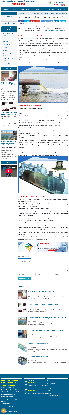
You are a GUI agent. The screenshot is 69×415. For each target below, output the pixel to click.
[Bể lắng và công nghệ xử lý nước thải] (22, 360)
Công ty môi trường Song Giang (52, 30)
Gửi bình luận (25, 278)
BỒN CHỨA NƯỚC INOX (8, 54)
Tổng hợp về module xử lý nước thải (38, 343)
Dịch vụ (31, 9)
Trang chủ (7, 9)
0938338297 (32, 391)
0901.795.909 (58, 2)
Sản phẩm (23, 9)
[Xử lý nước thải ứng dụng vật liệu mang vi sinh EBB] (22, 308)
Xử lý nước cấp (8, 17)
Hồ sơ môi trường (9, 23)
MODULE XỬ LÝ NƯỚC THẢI (9, 59)
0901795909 (32, 382)
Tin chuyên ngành (51, 383)
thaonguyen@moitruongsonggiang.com (37, 393)
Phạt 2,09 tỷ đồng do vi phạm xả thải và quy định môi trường (45, 330)
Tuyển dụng (51, 9)
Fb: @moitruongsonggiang (53, 395)
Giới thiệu (15, 9)
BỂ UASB (5, 50)
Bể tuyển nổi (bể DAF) (8, 34)
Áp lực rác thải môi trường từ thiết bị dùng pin (41, 291)
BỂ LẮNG (5, 38)
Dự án (37, 9)
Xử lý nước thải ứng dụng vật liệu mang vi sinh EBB (43, 304)
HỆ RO (5, 47)
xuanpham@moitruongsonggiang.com (37, 385)
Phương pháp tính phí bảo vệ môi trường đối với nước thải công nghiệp (47, 318)
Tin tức (42, 9)
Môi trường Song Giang (11, 411)
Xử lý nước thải (8, 20)
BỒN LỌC (5, 41)
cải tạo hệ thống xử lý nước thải (48, 236)
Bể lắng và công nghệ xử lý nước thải (39, 356)
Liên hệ (59, 9)
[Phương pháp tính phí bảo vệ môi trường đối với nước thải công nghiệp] (22, 321)
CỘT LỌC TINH (7, 44)
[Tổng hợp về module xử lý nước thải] (22, 347)
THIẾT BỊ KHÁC (7, 63)
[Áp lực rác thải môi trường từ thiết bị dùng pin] (22, 295)
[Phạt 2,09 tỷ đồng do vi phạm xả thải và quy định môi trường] (22, 334)
